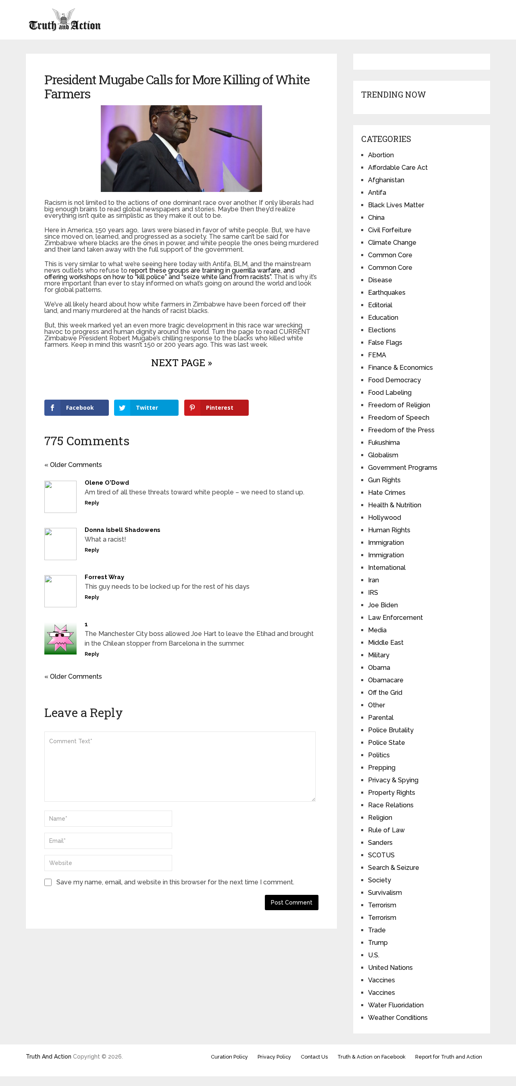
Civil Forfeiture (390, 230)
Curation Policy (229, 1057)
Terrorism (382, 905)
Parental (380, 717)
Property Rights (391, 792)
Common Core (390, 255)
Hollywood (384, 517)
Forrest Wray (104, 577)
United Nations (390, 967)
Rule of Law (386, 830)
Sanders (380, 842)
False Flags (385, 342)
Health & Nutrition (394, 505)
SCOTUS (381, 855)
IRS (373, 592)
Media (377, 630)
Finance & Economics (400, 367)
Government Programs (402, 467)
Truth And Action (48, 1056)
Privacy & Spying (393, 780)
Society (379, 880)
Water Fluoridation (396, 1005)
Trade (377, 930)
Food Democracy (394, 380)
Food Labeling (390, 392)
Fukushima (384, 442)
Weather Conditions (398, 1017)
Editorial (380, 305)
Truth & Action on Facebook (371, 1057)
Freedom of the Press (401, 430)
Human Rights (389, 530)
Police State (386, 742)
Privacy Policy (274, 1057)
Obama (379, 667)
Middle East (386, 642)
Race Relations (391, 805)
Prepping (381, 767)
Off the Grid (385, 692)
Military (378, 655)
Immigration (386, 542)
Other (376, 705)
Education (383, 317)
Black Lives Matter (396, 205)
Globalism (383, 455)
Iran (373, 580)
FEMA (377, 355)
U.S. (373, 955)
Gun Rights (384, 480)
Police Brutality (391, 730)
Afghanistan (386, 180)
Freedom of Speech (398, 417)
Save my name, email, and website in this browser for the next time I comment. (175, 882)
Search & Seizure (393, 867)
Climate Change (392, 242)
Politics (379, 755)
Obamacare (386, 680)
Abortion (381, 155)
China (376, 217)
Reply (92, 503)
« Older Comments (73, 465)
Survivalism (385, 892)
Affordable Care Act (398, 167)
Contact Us (314, 1057)
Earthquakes (387, 292)
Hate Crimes (387, 492)
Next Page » (181, 362)
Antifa (377, 192)
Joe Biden (383, 605)
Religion (380, 817)
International (387, 567)
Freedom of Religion (399, 405)
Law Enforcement (395, 617)
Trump (378, 942)
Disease (380, 280)
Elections (382, 330)
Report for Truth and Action (448, 1057)
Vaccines (381, 980)
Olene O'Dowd (107, 482)
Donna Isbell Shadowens (122, 530)
